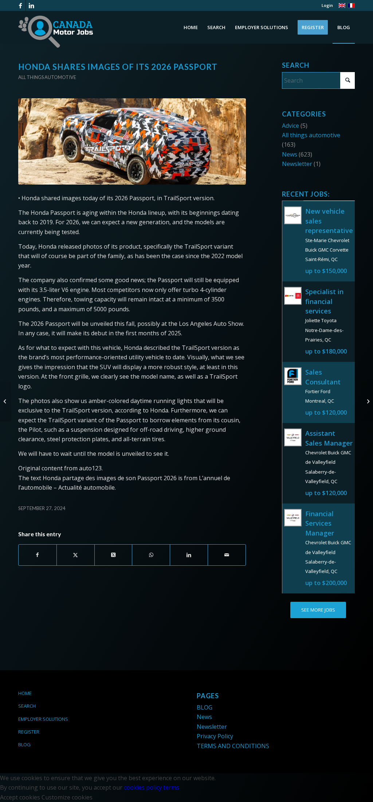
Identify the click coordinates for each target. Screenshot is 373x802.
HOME (25, 693)
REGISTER (28, 731)
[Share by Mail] (227, 555)
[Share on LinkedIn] (189, 555)
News (289, 154)
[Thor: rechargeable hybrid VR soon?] (367, 401)
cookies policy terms (151, 787)
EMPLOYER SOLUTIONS (43, 719)
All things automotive (47, 77)
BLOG (24, 744)
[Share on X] (75, 555)
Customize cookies (67, 797)
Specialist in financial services (324, 301)
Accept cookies (20, 797)
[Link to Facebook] (20, 5)
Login (327, 5)
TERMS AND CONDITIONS (233, 746)
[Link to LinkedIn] (31, 5)
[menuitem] (325, 5)
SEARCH (27, 706)
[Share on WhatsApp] (151, 555)
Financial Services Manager (319, 523)
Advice (290, 126)
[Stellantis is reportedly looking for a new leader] (5, 401)
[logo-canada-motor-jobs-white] (55, 32)
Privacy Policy (215, 736)
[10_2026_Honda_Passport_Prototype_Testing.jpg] (132, 141)
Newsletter (297, 164)
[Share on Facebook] (37, 555)
